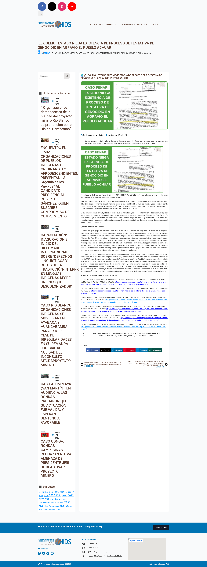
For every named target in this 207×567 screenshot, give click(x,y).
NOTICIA (45, 506)
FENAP (47, 53)
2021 (58, 495)
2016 (66, 492)
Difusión (153, 24)
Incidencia (141, 24)
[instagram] (62, 6)
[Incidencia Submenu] (147, 24)
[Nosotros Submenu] (102, 24)
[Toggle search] (40, 13)
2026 (52, 499)
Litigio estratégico (126, 24)
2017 (71, 492)
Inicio (89, 24)
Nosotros (97, 24)
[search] (67, 76)
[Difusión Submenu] (158, 24)
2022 (64, 495)
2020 (52, 495)
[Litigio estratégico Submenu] (134, 24)
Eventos (60, 502)
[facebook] (42, 6)
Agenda (58, 499)
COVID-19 (54, 502)
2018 (41, 495)
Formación (110, 24)
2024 (41, 499)
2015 (62, 492)
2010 (40, 492)
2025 (47, 499)
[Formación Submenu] (115, 24)
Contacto (164, 24)
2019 (46, 495)
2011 (44, 492)
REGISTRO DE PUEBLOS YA (51, 509)
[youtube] (71, 6)
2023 (71, 495)
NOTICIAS (55, 506)
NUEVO (64, 506)
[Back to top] (201, 561)
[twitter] (52, 6)
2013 (53, 492)
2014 (57, 492)
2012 (48, 492)
